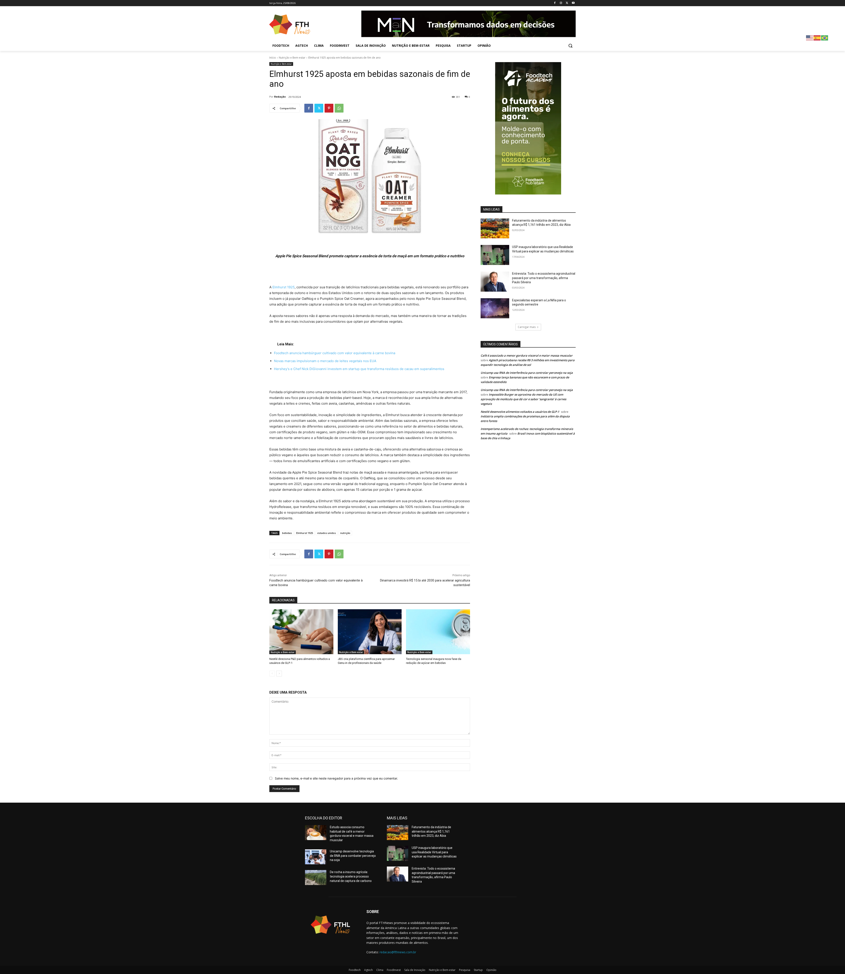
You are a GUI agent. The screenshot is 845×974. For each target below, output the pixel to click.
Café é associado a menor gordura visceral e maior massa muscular (527, 355)
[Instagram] (561, 3)
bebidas (287, 533)
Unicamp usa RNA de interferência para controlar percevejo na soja (527, 373)
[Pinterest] (329, 108)
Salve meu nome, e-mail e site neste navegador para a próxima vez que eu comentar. (336, 778)
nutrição (345, 533)
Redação (280, 96)
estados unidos (326, 533)
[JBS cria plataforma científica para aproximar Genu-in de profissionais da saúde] (370, 631)
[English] (810, 37)
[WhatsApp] (339, 108)
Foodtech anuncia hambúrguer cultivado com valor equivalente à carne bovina (334, 353)
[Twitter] (566, 3)
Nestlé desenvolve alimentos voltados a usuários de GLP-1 (520, 412)
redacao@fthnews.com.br (398, 952)
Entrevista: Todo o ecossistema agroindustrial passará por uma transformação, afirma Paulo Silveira (543, 278)
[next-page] (279, 673)
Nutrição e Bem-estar (292, 57)
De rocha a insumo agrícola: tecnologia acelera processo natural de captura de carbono (351, 876)
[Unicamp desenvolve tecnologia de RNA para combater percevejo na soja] (315, 856)
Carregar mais (527, 327)
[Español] (817, 37)
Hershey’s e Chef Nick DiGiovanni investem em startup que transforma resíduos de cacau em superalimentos (359, 369)
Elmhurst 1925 (283, 287)
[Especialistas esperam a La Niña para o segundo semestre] (495, 308)
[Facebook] (554, 3)
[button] (570, 45)
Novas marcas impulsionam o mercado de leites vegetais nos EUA (325, 361)
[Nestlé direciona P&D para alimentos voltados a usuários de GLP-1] (301, 631)
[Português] (824, 37)
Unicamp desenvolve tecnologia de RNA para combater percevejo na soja (353, 856)
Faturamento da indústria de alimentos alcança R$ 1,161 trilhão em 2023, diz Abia (431, 831)
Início (272, 57)
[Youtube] (573, 3)
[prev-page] (272, 673)
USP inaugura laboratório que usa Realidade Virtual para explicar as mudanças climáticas (434, 852)
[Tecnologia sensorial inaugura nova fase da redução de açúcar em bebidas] (438, 631)
